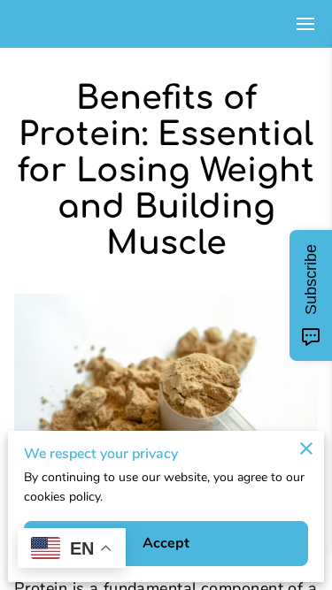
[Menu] (305, 24)
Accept (166, 543)
